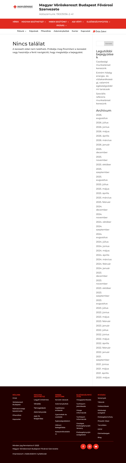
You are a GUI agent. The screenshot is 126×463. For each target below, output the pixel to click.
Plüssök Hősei (103, 421)
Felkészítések (103, 406)
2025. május (102, 188)
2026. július (102, 122)
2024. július (102, 241)
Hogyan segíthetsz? (33, 22)
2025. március (103, 197)
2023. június (102, 312)
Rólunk (20, 31)
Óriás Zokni (100, 31)
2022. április (102, 343)
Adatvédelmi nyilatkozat (36, 454)
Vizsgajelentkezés (83, 400)
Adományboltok (61, 31)
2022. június (102, 334)
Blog (100, 437)
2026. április (102, 136)
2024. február (103, 264)
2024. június (102, 246)
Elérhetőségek (104, 433)
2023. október (103, 288)
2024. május (103, 250)
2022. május (102, 339)
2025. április (102, 193)
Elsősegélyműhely (105, 417)
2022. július (102, 330)
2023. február (103, 321)
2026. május (102, 131)
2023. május (102, 316)
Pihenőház (46, 31)
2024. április (102, 255)
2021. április (102, 373)
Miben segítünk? (58, 22)
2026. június (102, 127)
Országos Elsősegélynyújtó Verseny (83, 425)
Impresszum (18, 454)
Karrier (75, 31)
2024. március (104, 259)
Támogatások (40, 408)
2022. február (103, 347)
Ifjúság (60, 26)
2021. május (102, 368)
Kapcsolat (85, 31)
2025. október (103, 164)
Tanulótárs (102, 425)
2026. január (103, 144)
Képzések (33, 31)
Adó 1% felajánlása (38, 417)
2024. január (103, 268)
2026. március (103, 140)
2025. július (102, 184)
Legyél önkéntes (41, 400)
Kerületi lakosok (61, 400)
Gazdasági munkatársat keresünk (103, 65)
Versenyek (102, 398)
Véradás (37, 404)
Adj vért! (77, 22)
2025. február (103, 202)
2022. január (103, 352)
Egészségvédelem (62, 421)
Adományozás (40, 412)
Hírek (16, 22)
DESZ (100, 429)
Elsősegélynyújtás (97, 22)
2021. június (102, 364)
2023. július (102, 308)
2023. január (103, 325)
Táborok (101, 402)
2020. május (103, 377)
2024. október (103, 222)
